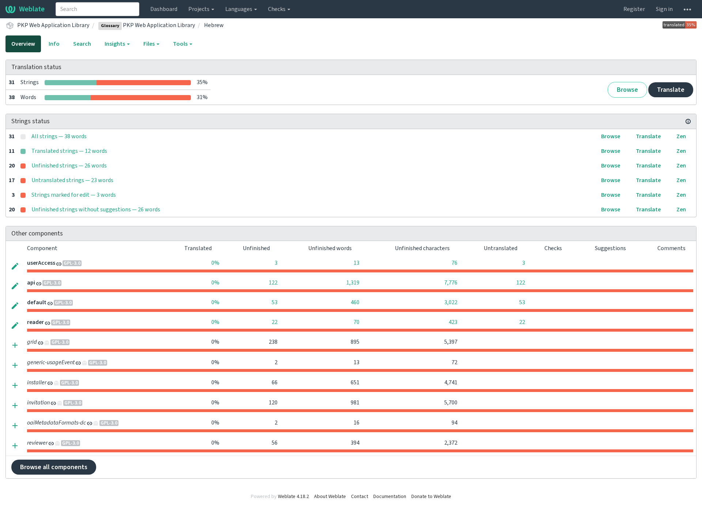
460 (355, 302)
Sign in (664, 9)
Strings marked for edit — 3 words (73, 195)
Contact (359, 496)
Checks (277, 9)
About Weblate (330, 496)
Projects (199, 9)
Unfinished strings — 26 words (69, 166)
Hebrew (214, 25)
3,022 (450, 302)
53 (275, 302)
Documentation (389, 496)
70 (356, 322)
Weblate (32, 9)
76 (454, 263)
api (31, 283)
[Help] (687, 9)
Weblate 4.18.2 (293, 496)
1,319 (352, 283)
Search (82, 44)
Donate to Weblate (431, 496)
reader (35, 322)
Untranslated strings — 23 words (72, 180)
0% (215, 263)
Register (634, 9)
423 (453, 322)
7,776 (450, 283)
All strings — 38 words (59, 136)
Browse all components (53, 467)
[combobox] (97, 9)
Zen (681, 136)
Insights (115, 44)
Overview (23, 44)
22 (275, 322)
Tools (181, 44)
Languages (239, 9)
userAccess (41, 263)
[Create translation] (15, 345)
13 (356, 263)
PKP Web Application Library (53, 25)
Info (54, 44)
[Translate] (15, 265)
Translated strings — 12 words (69, 151)
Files (149, 44)
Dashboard (163, 9)
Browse (627, 89)
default (36, 302)
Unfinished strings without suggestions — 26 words (95, 210)
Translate (670, 89)
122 (273, 283)
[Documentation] (688, 121)
